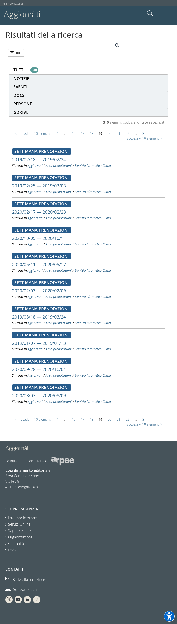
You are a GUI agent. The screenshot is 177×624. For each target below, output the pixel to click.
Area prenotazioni (59, 165)
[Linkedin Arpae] (27, 599)
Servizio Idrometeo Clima (93, 165)
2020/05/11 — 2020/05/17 (39, 264)
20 (109, 133)
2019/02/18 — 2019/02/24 (39, 159)
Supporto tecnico (26, 589)
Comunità (16, 543)
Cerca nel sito (150, 13)
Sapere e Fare (19, 530)
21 (118, 133)
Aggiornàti (22, 14)
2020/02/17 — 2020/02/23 (39, 212)
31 (144, 133)
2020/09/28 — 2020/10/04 (39, 369)
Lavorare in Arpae (22, 517)
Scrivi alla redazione (28, 579)
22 (127, 133)
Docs (12, 549)
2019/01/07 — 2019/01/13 (39, 343)
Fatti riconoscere (12, 3)
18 (91, 133)
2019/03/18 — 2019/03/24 (39, 317)
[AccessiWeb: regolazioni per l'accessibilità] (169, 616)
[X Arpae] (9, 599)
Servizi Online (19, 524)
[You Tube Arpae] (18, 599)
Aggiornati (35, 165)
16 (73, 133)
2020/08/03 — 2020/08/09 (39, 395)
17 (82, 133)
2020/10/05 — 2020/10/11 (39, 238)
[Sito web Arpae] (62, 460)
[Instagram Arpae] (36, 599)
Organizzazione (20, 537)
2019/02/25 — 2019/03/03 (39, 186)
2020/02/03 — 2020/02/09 (39, 291)
